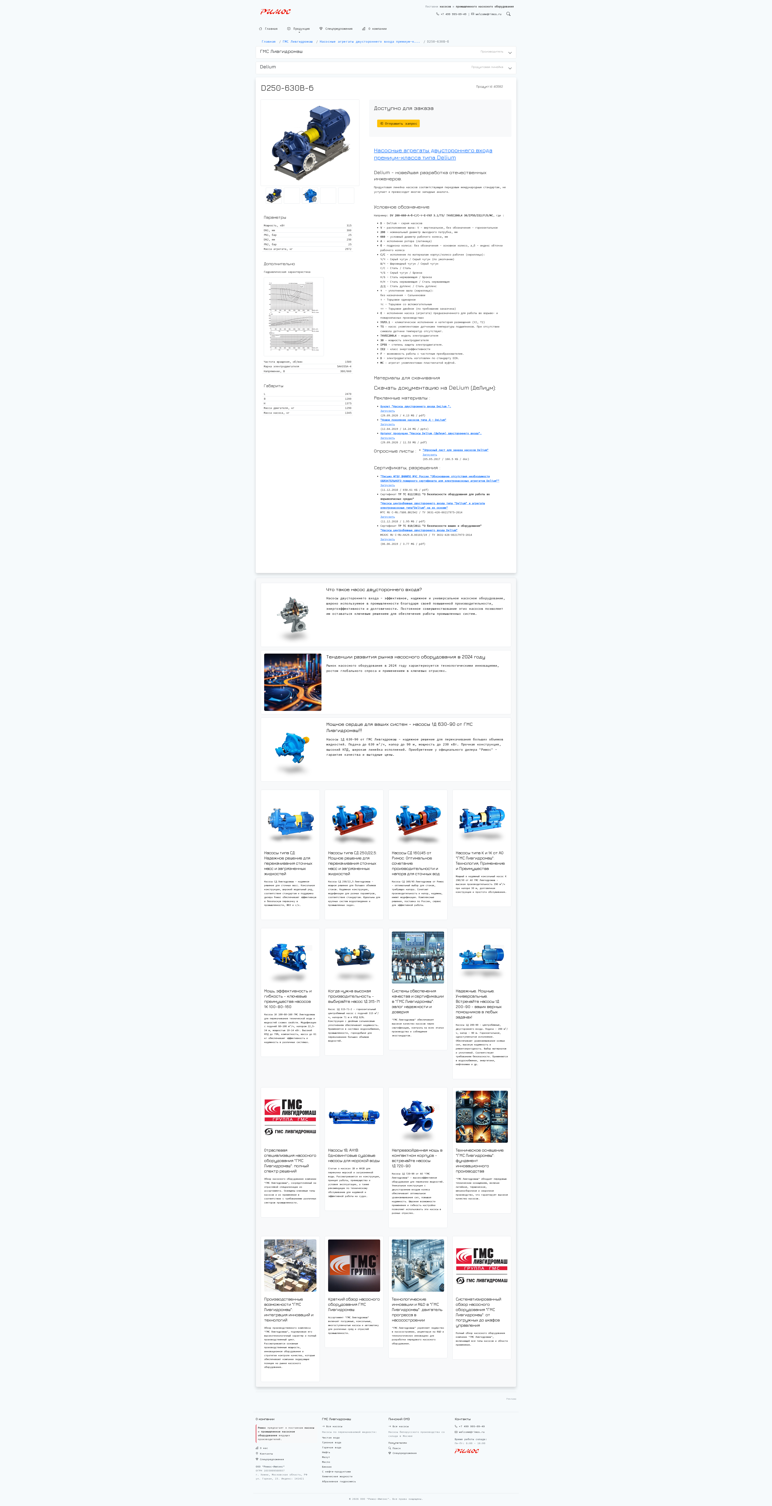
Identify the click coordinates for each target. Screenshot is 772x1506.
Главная (270, 29)
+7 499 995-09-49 (452, 14)
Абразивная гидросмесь (339, 1481)
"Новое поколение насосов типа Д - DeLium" (413, 420)
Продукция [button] (301, 29)
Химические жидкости (337, 1476)
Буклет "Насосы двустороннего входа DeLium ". (415, 406)
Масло (326, 1461)
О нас (263, 1448)
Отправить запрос (400, 123)
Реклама (511, 1398)
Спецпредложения (338, 29)
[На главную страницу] (275, 12)
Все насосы (333, 1426)
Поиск (396, 1448)
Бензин (327, 1466)
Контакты (265, 1453)
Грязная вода (331, 1442)
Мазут (326, 1457)
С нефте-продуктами (336, 1471)
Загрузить (387, 411)
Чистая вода (331, 1437)
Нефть (326, 1452)
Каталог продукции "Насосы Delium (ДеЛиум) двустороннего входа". (431, 433)
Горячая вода (331, 1447)
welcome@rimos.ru (487, 14)
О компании (377, 29)
